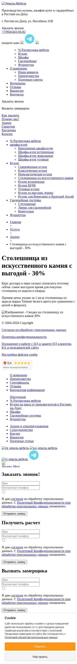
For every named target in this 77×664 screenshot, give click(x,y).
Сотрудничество (21, 430)
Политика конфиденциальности (24, 337)
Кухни (22, 53)
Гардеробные (27, 61)
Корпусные (26, 211)
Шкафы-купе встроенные (36, 152)
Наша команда (28, 72)
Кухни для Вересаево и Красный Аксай (46, 196)
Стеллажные (27, 204)
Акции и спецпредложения (29, 426)
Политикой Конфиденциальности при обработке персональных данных (36, 504)
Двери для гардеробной (34, 207)
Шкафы (23, 57)
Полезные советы (30, 79)
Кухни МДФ (27, 185)
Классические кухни (32, 170)
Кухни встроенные (31, 181)
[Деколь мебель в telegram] (34, 459)
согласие (17, 499)
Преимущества (28, 76)
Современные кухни (32, 167)
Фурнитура (26, 64)
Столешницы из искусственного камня (45, 178)
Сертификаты (19, 382)
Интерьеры (17, 83)
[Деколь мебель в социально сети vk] (15, 448)
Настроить (40, 656)
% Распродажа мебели (33, 50)
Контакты (17, 94)
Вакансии (17, 90)
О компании (18, 68)
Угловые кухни (28, 189)
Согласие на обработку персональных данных (34, 330)
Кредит (15, 433)
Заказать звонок (13, 28)
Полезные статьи (22, 441)
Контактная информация (27, 390)
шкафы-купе (18, 144)
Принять (40, 646)
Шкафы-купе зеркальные (35, 155)
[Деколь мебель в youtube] (15, 459)
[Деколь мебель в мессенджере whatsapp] (43, 448)
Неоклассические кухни (35, 174)
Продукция (18, 397)
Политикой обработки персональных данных (31, 637)
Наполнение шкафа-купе (35, 148)
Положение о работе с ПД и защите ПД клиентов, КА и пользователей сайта (37, 345)
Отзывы (15, 87)
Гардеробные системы (25, 200)
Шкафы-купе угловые (33, 159)
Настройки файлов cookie (20, 354)
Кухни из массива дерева (35, 193)
